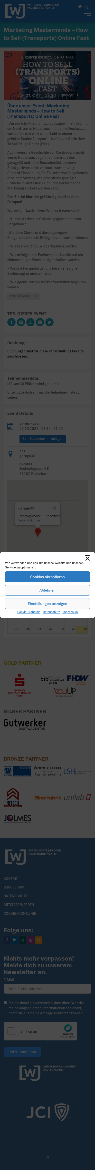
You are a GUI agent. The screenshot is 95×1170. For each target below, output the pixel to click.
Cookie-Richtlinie (28, 612)
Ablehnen (47, 590)
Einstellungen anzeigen (47, 604)
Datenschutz (51, 612)
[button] (87, 558)
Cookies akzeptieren (47, 577)
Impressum (70, 612)
